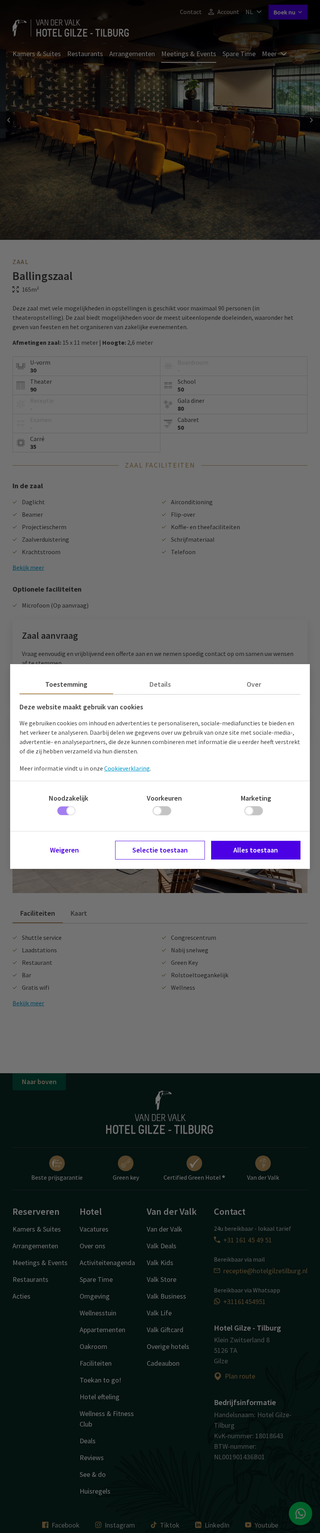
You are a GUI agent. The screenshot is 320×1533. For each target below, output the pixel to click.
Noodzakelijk (68, 798)
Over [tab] (254, 684)
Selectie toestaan (160, 849)
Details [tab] (160, 684)
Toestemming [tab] (66, 684)
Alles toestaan (255, 849)
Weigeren (64, 849)
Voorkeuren (164, 798)
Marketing (256, 798)
